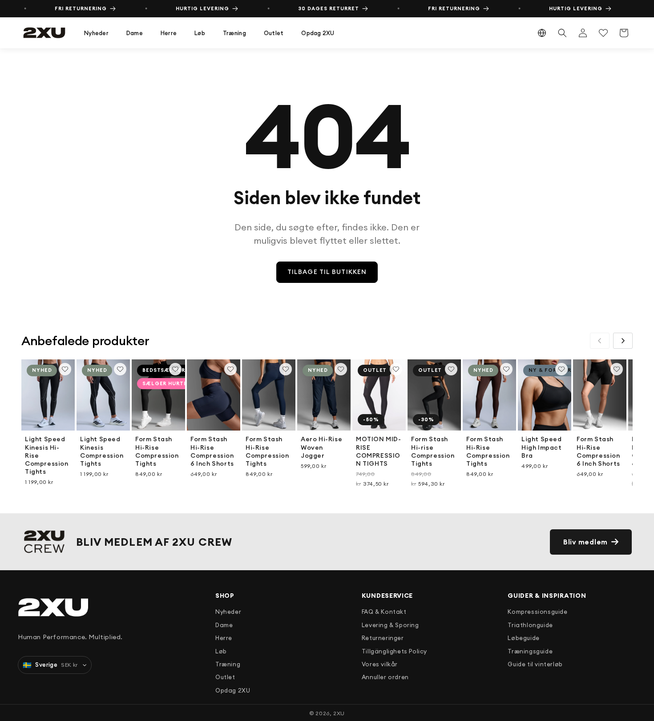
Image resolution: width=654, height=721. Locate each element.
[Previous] (600, 341)
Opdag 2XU (317, 32)
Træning (234, 32)
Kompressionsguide (537, 611)
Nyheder (96, 32)
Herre (169, 32)
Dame (134, 32)
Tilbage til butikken (327, 272)
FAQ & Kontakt (384, 611)
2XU (339, 713)
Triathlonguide (530, 624)
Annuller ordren (385, 677)
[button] (96, 33)
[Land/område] (542, 33)
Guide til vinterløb (535, 664)
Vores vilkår (380, 664)
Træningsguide (530, 651)
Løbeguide (523, 637)
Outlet (274, 32)
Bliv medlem (585, 542)
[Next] (623, 341)
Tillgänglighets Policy (394, 651)
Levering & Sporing (390, 624)
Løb (199, 32)
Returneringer (383, 637)
